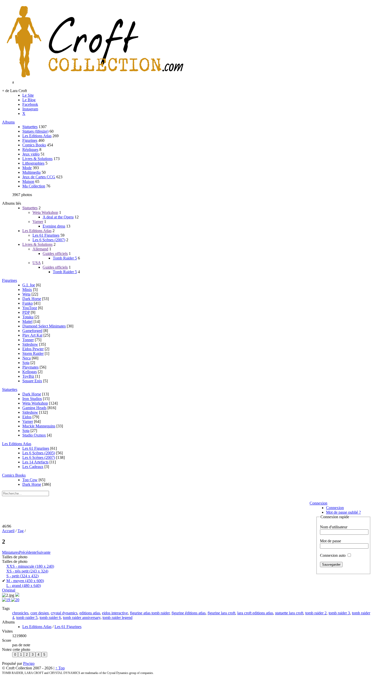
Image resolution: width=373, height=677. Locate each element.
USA (36, 263)
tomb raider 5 (27, 617)
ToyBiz (28, 376)
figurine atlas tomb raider (149, 613)
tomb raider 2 (316, 613)
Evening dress (54, 226)
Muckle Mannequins (38, 426)
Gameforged (32, 330)
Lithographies (33, 163)
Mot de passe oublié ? (343, 512)
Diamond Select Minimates (44, 326)
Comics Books (34, 145)
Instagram (30, 109)
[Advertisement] (154, 511)
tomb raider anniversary (81, 617)
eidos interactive (115, 613)
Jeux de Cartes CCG (38, 177)
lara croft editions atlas (255, 613)
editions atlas (89, 613)
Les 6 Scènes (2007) (48, 240)
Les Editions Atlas (37, 136)
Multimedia (31, 172)
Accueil (8, 531)
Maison (28, 181)
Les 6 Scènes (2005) (38, 453)
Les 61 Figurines (45, 235)
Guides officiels (55, 253)
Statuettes (30, 127)
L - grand (23, 585)
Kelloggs (29, 372)
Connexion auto (333, 555)
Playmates (30, 367)
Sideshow (30, 344)
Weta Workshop (45, 212)
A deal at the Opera (58, 217)
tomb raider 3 (339, 613)
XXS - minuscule (30, 566)
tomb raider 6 (50, 617)
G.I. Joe (28, 285)
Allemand (40, 249)
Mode (27, 168)
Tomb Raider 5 (65, 258)
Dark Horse (31, 299)
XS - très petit (27, 571)
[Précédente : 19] (6, 600)
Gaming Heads (34, 408)
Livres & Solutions (37, 159)
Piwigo (29, 663)
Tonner (28, 340)
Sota (25, 362)
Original (8, 590)
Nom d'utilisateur (333, 527)
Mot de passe (330, 541)
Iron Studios (32, 398)
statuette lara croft (289, 613)
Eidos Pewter (33, 349)
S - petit (22, 576)
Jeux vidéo (31, 154)
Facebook (30, 104)
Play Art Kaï (32, 335)
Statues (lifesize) (35, 131)
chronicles (20, 613)
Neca (26, 358)
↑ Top (60, 668)
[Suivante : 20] (15, 600)
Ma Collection (33, 186)
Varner (37, 221)
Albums (8, 122)
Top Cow (30, 480)
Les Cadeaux (32, 466)
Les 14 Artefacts (35, 462)
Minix (27, 289)
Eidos (26, 417)
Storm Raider (33, 353)
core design (39, 613)
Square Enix (32, 381)
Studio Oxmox (34, 435)
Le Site (28, 95)
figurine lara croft (221, 613)
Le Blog (29, 100)
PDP (26, 312)
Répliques (30, 149)
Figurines (29, 140)
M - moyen (25, 581)
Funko (27, 303)
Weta (26, 294)
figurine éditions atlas (189, 613)
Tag (21, 531)
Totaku (27, 317)
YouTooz (29, 308)
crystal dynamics (64, 613)
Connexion (318, 503)
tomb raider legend (117, 617)
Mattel (27, 321)
